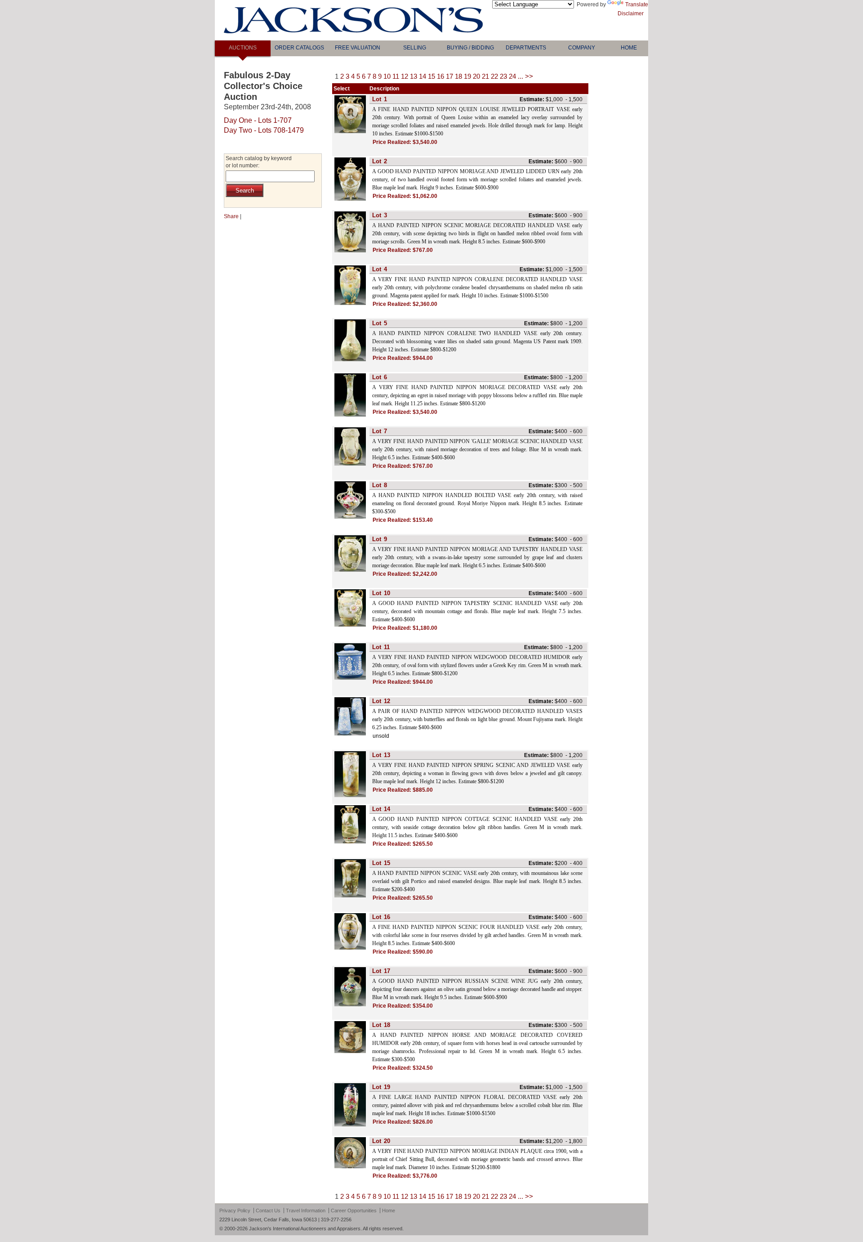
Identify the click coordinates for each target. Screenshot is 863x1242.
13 (413, 76)
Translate (636, 4)
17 (449, 76)
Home (629, 47)
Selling (414, 47)
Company (581, 47)
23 (503, 76)
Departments (526, 47)
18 (458, 76)
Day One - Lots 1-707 (258, 120)
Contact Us (268, 1210)
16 (440, 76)
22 (494, 76)
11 (395, 76)
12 (404, 76)
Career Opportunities (354, 1210)
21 (485, 76)
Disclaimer (631, 13)
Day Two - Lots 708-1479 (264, 130)
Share (231, 216)
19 (467, 76)
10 (387, 76)
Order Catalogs (299, 47)
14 (422, 76)
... (520, 76)
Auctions (243, 47)
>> (529, 76)
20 (476, 76)
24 (512, 76)
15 (431, 76)
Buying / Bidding (470, 47)
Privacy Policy (234, 1210)
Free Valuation (357, 47)
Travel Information (305, 1210)
